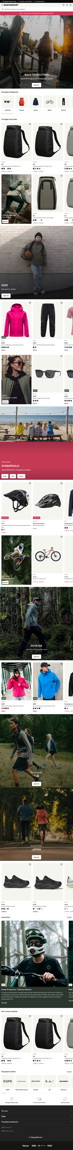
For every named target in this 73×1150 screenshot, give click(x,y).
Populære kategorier (9, 1122)
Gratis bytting (40, 1)
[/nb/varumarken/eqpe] (36, 262)
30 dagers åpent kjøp (9, 1)
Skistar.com (5, 1127)
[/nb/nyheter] (36, 623)
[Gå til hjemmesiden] (11, 5)
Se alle (69, 917)
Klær (4, 476)
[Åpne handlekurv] (71, 5)
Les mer (4, 1002)
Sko (13, 476)
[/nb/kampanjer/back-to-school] (36, 52)
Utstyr (21, 476)
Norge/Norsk (36, 1137)
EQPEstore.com (6, 1131)
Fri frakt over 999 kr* (25, 1)
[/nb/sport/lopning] (36, 824)
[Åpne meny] (2, 5)
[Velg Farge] (2, 168)
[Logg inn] (67, 5)
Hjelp (3, 1116)
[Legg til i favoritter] (30, 124)
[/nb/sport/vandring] (36, 750)
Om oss (4, 1111)
